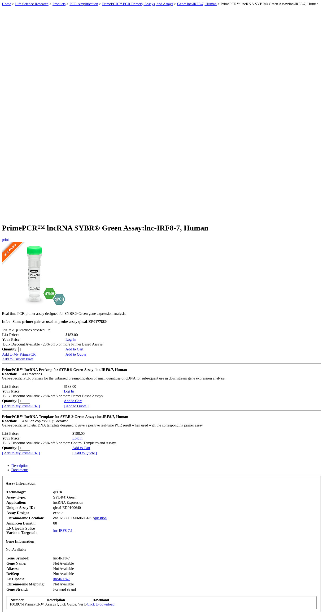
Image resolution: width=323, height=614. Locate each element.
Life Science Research (31, 4)
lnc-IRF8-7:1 (63, 531)
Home (6, 4)
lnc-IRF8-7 (61, 579)
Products (58, 4)
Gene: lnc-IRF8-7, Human (197, 4)
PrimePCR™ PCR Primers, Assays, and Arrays (137, 4)
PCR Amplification (84, 4)
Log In (70, 339)
